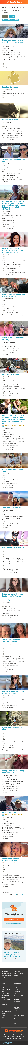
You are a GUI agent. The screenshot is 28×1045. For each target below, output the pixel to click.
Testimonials (17, 1019)
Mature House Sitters (10, 812)
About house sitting (6, 993)
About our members (19, 995)
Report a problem (6, 1011)
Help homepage (5, 989)
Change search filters (11, 20)
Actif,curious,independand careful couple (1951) (12, 860)
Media (15, 1011)
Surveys (16, 1023)
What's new (4, 1015)
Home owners (5, 971)
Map (13, 16)
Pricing (3, 1017)
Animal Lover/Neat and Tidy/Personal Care (11, 641)
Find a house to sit (18, 973)
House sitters (17, 971)
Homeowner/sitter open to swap (12, 470)
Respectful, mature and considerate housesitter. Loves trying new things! (12, 954)
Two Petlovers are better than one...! (13, 160)
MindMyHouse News (19, 1005)
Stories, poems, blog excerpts (19, 1015)
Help (2, 987)
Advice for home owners (5, 982)
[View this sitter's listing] (14, 950)
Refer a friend (17, 983)
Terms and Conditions (18, 1034)
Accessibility (22, 1036)
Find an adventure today (14, 924)
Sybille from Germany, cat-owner (12, 729)
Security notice (5, 1009)
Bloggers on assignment (17, 1007)
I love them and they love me (13, 548)
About (15, 987)
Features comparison (12, 1038)
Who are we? (17, 989)
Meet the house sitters (19, 1013)
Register (3, 977)
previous (4, 894)
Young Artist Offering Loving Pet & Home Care (13, 772)
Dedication (17, 991)
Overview (3, 980)
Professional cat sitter (10, 374)
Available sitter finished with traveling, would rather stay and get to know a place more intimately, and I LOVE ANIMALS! (13, 205)
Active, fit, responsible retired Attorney (13, 339)
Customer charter (14, 1036)
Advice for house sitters (18, 980)
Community (17, 999)
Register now (13, 920)
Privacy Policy (5, 1036)
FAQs (2, 991)
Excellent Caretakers (10, 87)
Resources (4, 1007)
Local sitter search (6, 975)
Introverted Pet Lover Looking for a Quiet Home (13, 692)
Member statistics (8, 1034)
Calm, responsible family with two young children (13, 295)
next (22, 894)
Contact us (4, 1013)
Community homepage (17, 1002)
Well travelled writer (10, 120)
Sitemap (19, 1038)
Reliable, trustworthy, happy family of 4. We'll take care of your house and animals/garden (13, 597)
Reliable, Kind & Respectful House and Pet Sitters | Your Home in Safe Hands (12, 250)
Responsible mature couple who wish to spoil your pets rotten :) (12, 42)
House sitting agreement (4, 1003)
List (6, 16)
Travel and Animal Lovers (11, 508)
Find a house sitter (6, 973)
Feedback (16, 1021)
